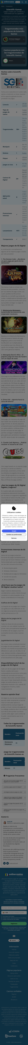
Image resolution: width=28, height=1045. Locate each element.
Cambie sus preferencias (14, 534)
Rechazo (14, 538)
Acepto (14, 531)
